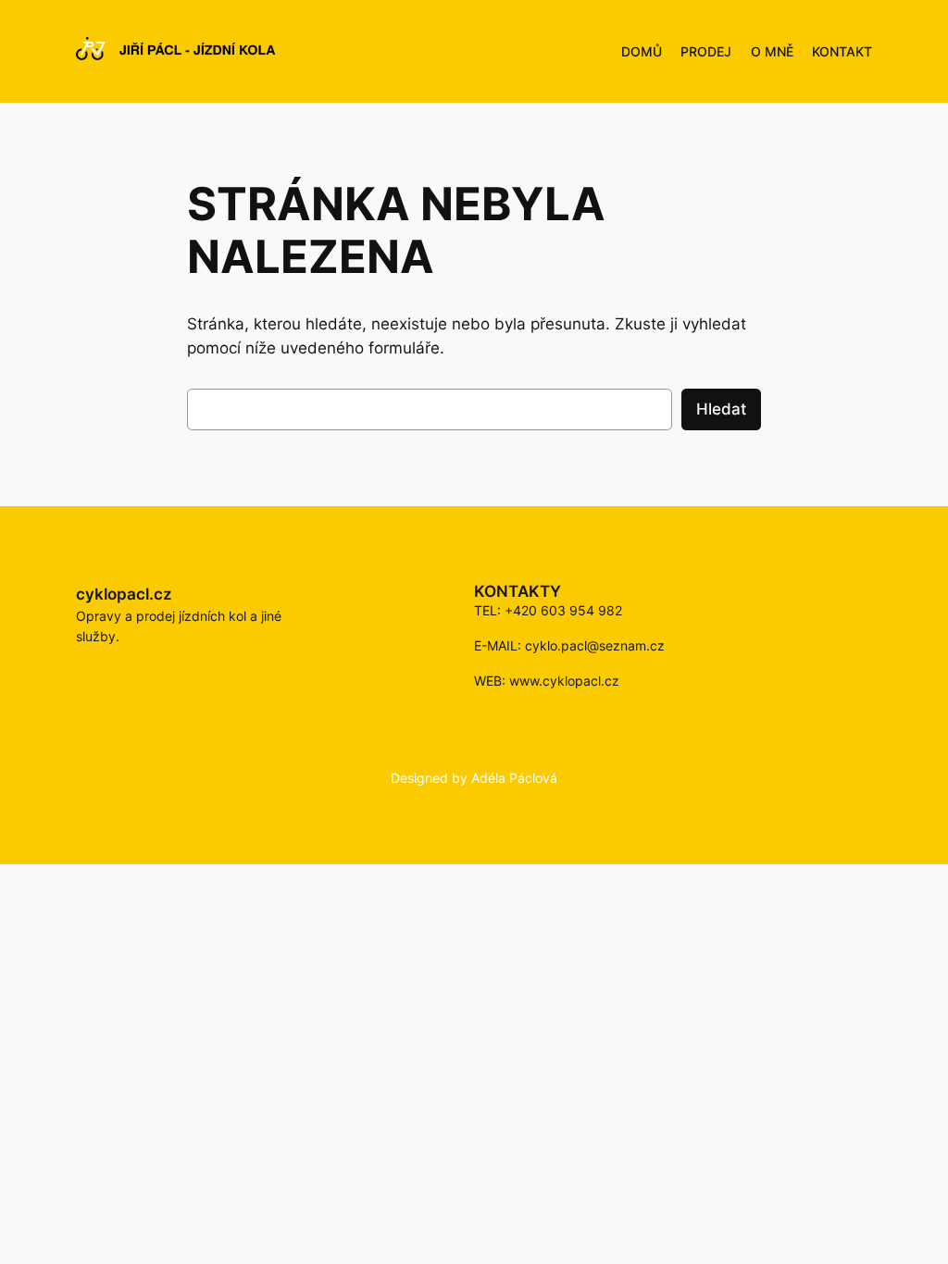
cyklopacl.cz (124, 594)
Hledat (721, 409)
